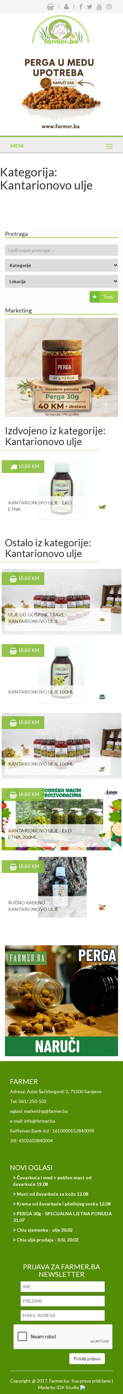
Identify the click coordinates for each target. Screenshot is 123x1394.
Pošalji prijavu (87, 1358)
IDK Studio (68, 1387)
